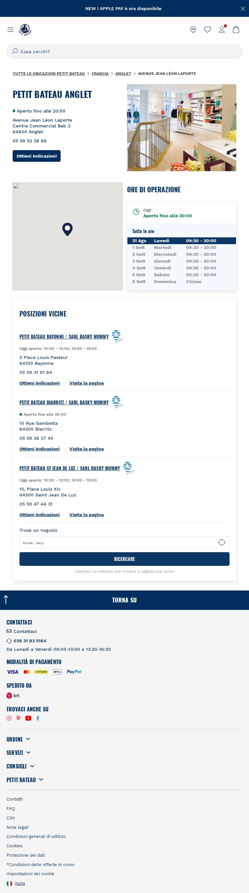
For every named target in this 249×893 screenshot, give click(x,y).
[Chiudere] (243, 8)
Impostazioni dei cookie (30, 873)
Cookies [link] (14, 845)
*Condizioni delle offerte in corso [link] (40, 864)
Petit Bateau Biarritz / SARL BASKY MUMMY (64, 402)
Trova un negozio (38, 530)
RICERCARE (124, 558)
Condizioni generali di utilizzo (36, 836)
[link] (193, 29)
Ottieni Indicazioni (39, 156)
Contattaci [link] (25, 631)
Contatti (14, 799)
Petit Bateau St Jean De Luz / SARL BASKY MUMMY (69, 468)
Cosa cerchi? (35, 51)
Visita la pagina (86, 383)
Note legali (17, 827)
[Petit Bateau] (24, 29)
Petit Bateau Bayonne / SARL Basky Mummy (64, 336)
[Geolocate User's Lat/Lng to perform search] (222, 542)
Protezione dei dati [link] (25, 855)
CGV (10, 818)
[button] (67, 229)
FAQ (10, 808)
